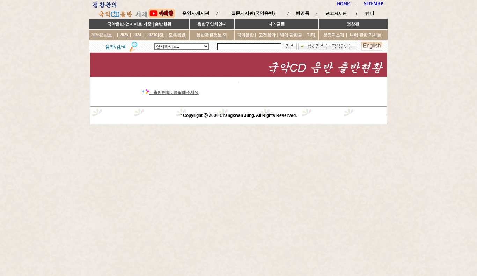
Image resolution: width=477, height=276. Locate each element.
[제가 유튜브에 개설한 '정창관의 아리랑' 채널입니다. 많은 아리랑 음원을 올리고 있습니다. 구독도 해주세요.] (161, 16)
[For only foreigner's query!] (371, 49)
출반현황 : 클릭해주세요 (175, 92)
